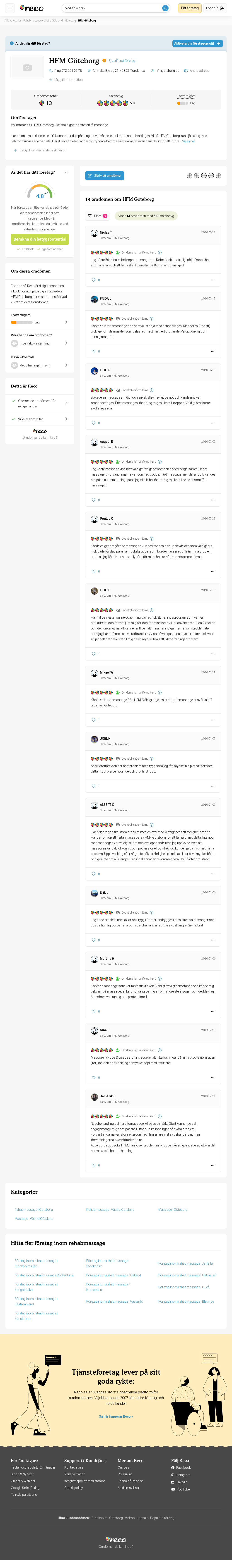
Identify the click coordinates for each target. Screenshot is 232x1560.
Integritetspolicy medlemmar (84, 1481)
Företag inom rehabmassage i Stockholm (107, 1263)
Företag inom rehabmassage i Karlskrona (36, 1316)
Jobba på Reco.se (130, 1481)
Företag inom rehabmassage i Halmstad (187, 1275)
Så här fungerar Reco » (116, 1416)
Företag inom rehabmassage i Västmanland (36, 1301)
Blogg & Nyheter (22, 1474)
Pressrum (125, 1474)
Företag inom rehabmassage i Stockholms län (36, 1263)
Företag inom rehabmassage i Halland (113, 1275)
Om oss (123, 1467)
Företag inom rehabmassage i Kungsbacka (36, 1287)
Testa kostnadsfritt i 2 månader (33, 1467)
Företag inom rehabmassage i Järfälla (185, 1263)
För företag (190, 8)
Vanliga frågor (74, 1474)
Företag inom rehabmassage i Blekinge (186, 1301)
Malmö (130, 1518)
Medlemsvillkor (128, 1488)
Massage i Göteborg (172, 1209)
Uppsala (142, 1518)
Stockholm (99, 1518)
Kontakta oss (74, 1467)
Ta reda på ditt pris (24, 1494)
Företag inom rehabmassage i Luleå (184, 1287)
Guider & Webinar (23, 1481)
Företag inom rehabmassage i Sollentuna (43, 1275)
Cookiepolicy (73, 1488)
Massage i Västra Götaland (33, 1218)
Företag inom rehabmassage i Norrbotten (107, 1287)
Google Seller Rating (25, 1488)
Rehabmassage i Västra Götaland (110, 1209)
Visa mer (188, 141)
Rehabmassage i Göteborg (33, 1209)
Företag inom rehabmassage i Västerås (114, 1301)
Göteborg (116, 1518)
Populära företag (162, 1518)
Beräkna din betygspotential (40, 239)
